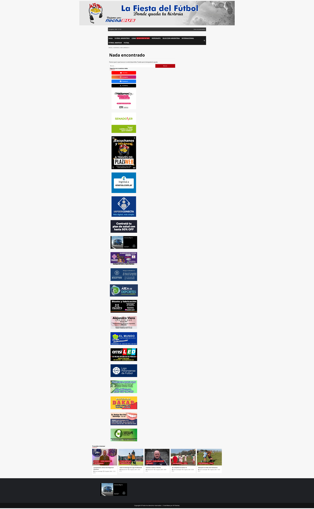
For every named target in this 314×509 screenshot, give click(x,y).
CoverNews (166, 505)
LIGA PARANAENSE (98, 463)
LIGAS (140, 38)
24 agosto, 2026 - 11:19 (110, 471)
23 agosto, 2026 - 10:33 (214, 469)
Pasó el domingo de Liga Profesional (131, 467)
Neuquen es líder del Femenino (208, 467)
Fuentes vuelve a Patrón (153, 467)
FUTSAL (126, 43)
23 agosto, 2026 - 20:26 (188, 469)
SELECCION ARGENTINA (171, 38)
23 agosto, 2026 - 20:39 (161, 469)
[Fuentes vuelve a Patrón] (157, 457)
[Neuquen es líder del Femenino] (209, 457)
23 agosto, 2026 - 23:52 (134, 469)
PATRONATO (156, 38)
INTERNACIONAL (188, 38)
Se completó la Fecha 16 (179, 467)
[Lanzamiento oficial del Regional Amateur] (104, 457)
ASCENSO (96, 461)
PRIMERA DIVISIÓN (125, 463)
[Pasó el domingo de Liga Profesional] (130, 457)
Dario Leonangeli (99, 471)
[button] (204, 41)
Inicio (111, 38)
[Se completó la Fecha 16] (183, 457)
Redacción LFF (124, 469)
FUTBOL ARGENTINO (122, 38)
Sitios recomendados (199, 29)
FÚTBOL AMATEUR (115, 43)
